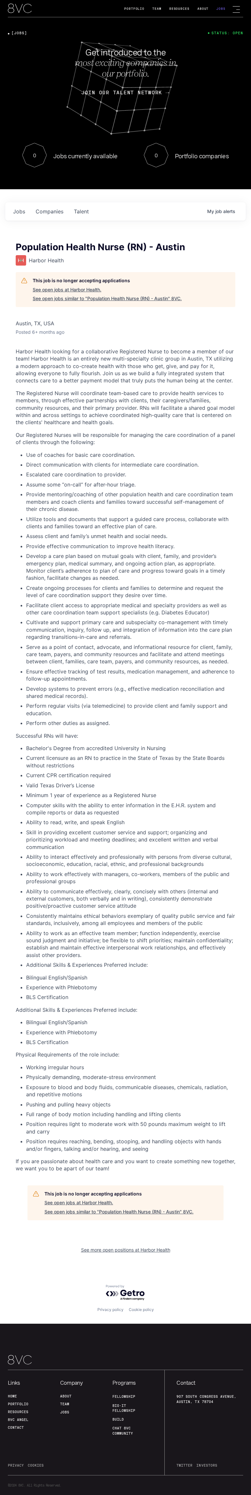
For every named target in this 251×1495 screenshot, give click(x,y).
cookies (36, 1465)
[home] (20, 9)
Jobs (221, 8)
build (118, 1419)
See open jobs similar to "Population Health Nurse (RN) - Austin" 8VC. (107, 298)
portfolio (18, 1404)
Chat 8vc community (122, 1430)
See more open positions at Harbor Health (125, 1250)
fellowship (123, 1396)
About (203, 8)
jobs (19, 211)
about (66, 1396)
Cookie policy (141, 1309)
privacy (16, 1465)
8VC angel (18, 1420)
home (12, 1396)
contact (16, 1427)
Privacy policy (110, 1309)
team (64, 1404)
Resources (179, 8)
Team (156, 8)
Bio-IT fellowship (123, 1408)
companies (49, 211)
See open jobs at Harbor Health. (67, 289)
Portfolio (134, 8)
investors (206, 1465)
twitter (184, 1465)
